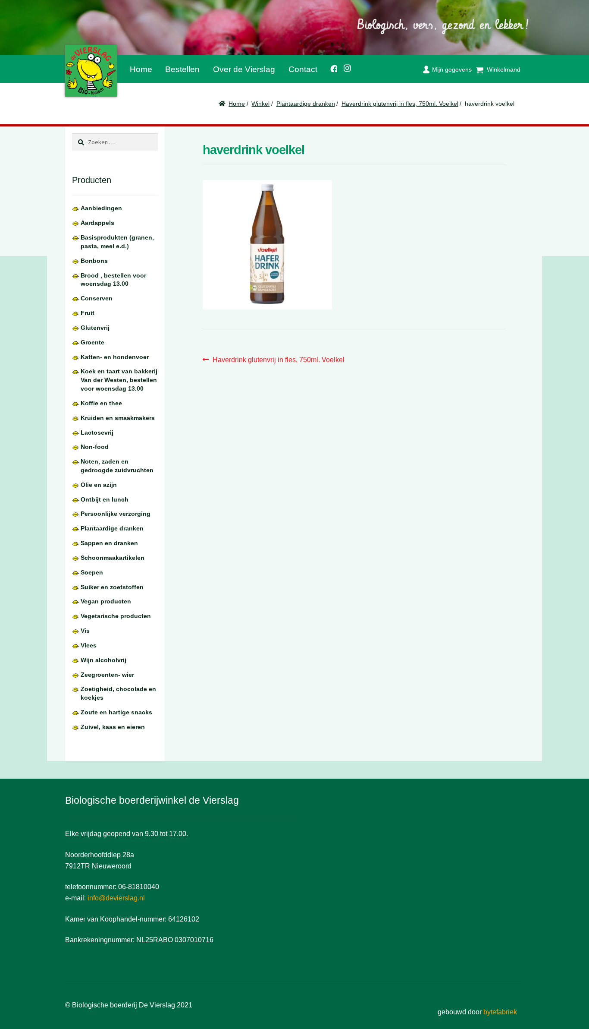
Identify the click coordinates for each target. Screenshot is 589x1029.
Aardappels (97, 222)
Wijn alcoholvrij (103, 660)
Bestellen (182, 69)
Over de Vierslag (244, 69)
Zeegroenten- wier (107, 674)
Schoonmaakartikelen (112, 557)
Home (141, 69)
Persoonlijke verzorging (115, 513)
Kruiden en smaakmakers (118, 417)
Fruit (87, 312)
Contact (302, 69)
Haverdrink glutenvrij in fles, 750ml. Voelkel (399, 103)
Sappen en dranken (109, 543)
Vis (85, 630)
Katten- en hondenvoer (115, 357)
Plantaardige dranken (305, 103)
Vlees (89, 645)
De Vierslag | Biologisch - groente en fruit (91, 71)
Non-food (95, 446)
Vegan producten (106, 601)
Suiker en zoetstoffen (112, 587)
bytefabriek (500, 1012)
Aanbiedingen (101, 208)
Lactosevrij (97, 432)
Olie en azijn (99, 484)
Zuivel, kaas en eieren (113, 726)
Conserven (97, 298)
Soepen (92, 572)
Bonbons (94, 260)
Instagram (344, 66)
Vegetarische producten (116, 615)
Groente (92, 342)
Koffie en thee (101, 403)
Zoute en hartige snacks (116, 712)
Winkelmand (503, 69)
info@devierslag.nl (116, 898)
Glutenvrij (95, 327)
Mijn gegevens (452, 69)
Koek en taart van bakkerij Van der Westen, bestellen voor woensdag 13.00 (119, 380)
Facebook (330, 67)
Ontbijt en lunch (104, 499)
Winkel (260, 103)
